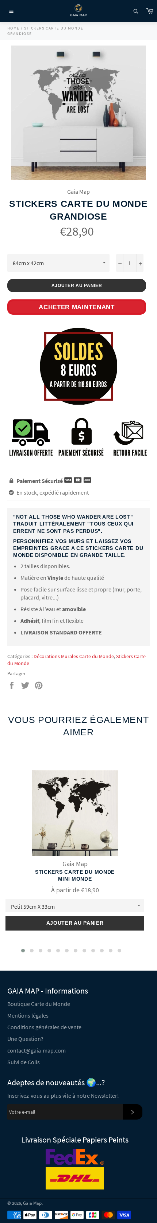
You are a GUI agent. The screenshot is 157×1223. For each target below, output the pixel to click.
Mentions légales (28, 1015)
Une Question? (25, 1038)
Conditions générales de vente (44, 1027)
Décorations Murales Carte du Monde (74, 656)
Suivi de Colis (23, 1062)
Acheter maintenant (77, 307)
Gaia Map (32, 1203)
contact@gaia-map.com (36, 1050)
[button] (23, 950)
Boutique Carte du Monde (38, 1003)
